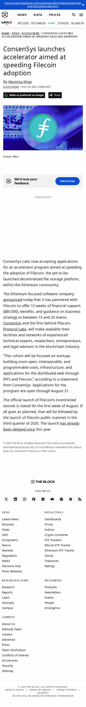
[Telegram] (43, 499)
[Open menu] (81, 15)
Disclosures (10, 660)
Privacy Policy (14, 690)
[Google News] (70, 499)
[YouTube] (52, 499)
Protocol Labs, (15, 329)
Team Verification (14, 649)
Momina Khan (20, 81)
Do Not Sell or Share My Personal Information (43, 696)
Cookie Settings (66, 690)
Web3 (6, 560)
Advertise (8, 639)
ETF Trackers (53, 539)
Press (5, 644)
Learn (6, 597)
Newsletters (53, 592)
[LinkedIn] (15, 499)
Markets (7, 550)
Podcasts (51, 587)
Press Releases (12, 571)
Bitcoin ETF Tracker (58, 545)
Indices (49, 529)
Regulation (9, 555)
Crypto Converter (56, 534)
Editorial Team (12, 629)
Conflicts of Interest (15, 655)
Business (8, 524)
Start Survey (67, 181)
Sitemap (7, 670)
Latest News (10, 519)
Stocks (49, 555)
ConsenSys (12, 323)
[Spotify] (61, 499)
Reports (7, 592)
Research (8, 587)
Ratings (50, 566)
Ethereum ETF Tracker (59, 550)
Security (7, 665)
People (49, 602)
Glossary (8, 602)
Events (49, 597)
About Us (8, 623)
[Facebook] (33, 499)
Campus (7, 607)
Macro (6, 545)
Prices (49, 524)
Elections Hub (11, 566)
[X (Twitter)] (6, 499)
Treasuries (52, 560)
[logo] (5, 14)
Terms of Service (40, 690)
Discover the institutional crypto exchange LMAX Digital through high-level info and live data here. (43, 4)
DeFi (5, 534)
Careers (7, 634)
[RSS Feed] (79, 499)
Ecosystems (10, 539)
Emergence (52, 607)
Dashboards (53, 519)
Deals (6, 529)
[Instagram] (24, 499)
